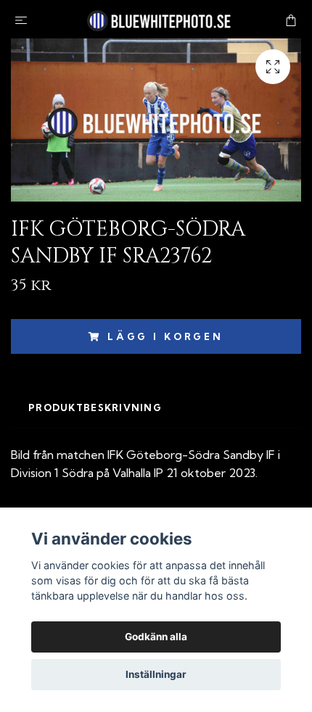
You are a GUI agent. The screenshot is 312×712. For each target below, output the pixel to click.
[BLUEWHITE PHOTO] (159, 19)
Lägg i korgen (165, 336)
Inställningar (156, 674)
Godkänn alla (156, 636)
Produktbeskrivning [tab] (95, 407)
